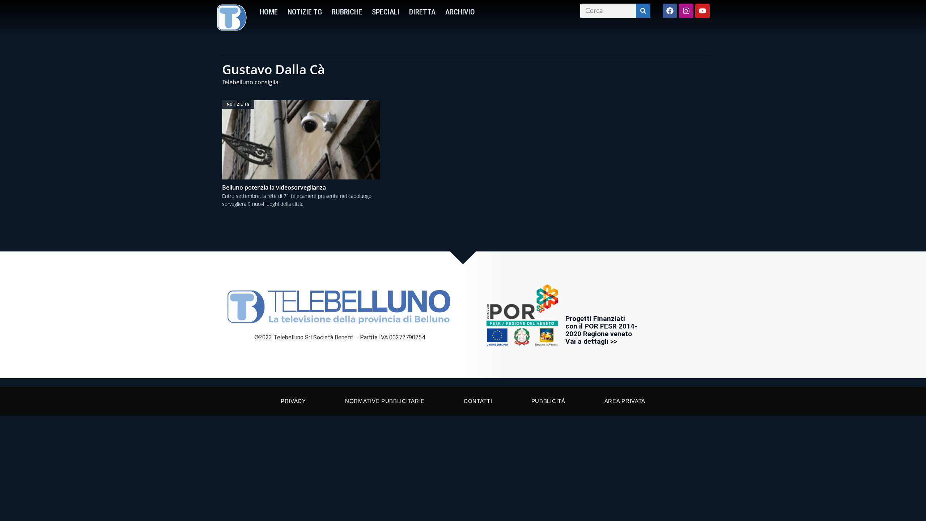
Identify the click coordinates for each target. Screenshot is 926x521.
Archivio (460, 12)
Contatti (478, 401)
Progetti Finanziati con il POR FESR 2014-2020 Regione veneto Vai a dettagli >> (601, 330)
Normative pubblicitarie (385, 401)
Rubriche (347, 12)
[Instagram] (686, 11)
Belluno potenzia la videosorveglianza (274, 187)
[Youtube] (702, 11)
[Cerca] (643, 11)
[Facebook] (670, 11)
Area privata (624, 401)
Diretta (422, 12)
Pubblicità (548, 401)
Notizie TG (305, 12)
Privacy (293, 401)
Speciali (385, 12)
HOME (269, 12)
